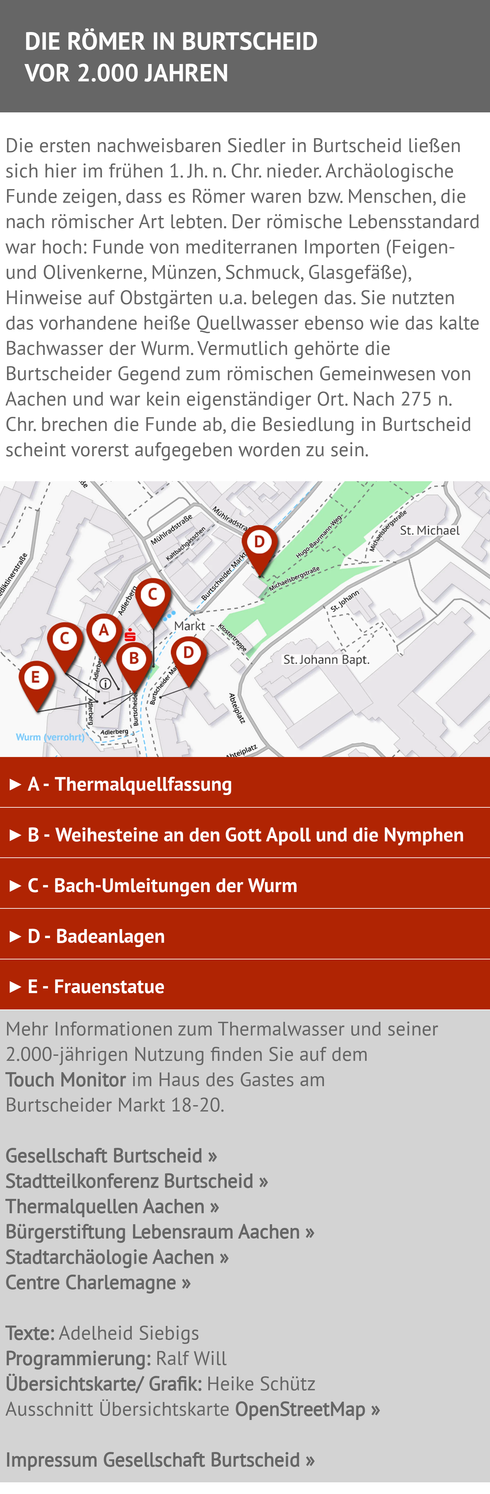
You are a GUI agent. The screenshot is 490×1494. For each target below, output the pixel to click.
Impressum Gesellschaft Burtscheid (152, 1459)
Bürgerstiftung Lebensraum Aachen (152, 1231)
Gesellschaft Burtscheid (104, 1155)
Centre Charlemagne (90, 1281)
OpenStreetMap (300, 1408)
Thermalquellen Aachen (105, 1205)
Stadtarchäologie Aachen (109, 1256)
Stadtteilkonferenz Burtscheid (129, 1180)
